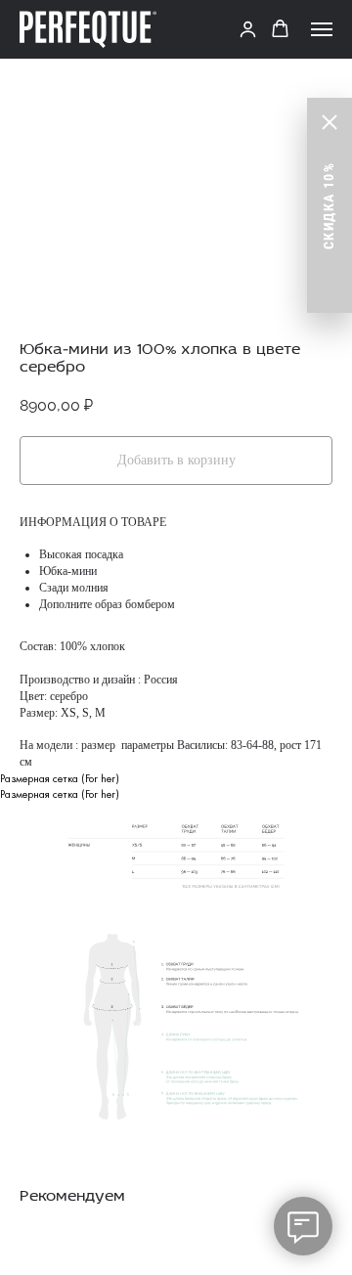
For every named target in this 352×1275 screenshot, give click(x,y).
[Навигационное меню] (321, 29)
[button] (248, 29)
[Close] (329, 122)
